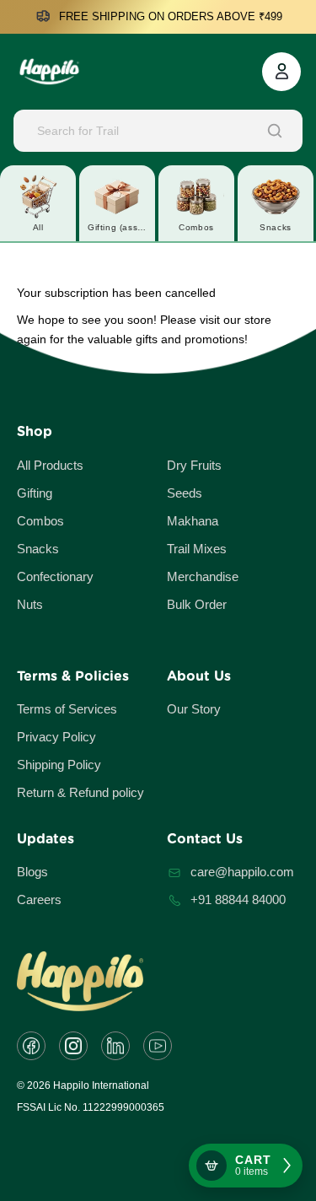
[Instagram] (73, 1045)
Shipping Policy (59, 764)
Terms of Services (67, 709)
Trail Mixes (197, 548)
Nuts (30, 604)
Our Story (194, 709)
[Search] (274, 130)
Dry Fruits (194, 465)
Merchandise (202, 576)
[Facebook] (31, 1045)
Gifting (34, 493)
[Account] (281, 71)
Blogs (32, 871)
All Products (50, 465)
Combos (40, 521)
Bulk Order (197, 604)
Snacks (38, 548)
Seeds (184, 493)
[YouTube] (157, 1045)
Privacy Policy (56, 737)
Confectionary (55, 576)
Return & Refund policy (80, 792)
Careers (39, 899)
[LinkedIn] (115, 1045)
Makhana (192, 521)
